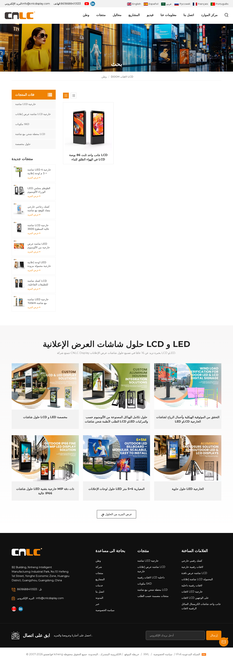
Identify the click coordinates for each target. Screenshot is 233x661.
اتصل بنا (188, 15)
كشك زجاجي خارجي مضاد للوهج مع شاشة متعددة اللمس (38, 208)
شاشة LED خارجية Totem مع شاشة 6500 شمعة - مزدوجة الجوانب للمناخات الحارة (39, 301)
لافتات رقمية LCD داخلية (151, 577)
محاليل (117, 15)
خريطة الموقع (132, 654)
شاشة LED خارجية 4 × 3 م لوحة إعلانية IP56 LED (39, 171)
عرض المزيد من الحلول (118, 514)
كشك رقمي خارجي (191, 560)
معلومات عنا (168, 15)
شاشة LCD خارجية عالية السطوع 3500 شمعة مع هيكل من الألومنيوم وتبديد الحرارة (38, 227)
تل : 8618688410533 (29, 589)
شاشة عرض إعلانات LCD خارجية (33, 114)
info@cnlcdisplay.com (36, 3)
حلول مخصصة (23, 144)
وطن (86, 15)
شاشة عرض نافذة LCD (194, 573)
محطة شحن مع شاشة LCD (30, 134)
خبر (97, 604)
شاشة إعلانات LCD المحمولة (197, 579)
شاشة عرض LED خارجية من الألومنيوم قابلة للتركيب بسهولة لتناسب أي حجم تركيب (39, 245)
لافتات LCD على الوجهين (195, 597)
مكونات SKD (22, 124)
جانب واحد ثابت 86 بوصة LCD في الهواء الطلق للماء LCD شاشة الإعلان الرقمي (88, 157)
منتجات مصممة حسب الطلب (153, 596)
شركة (99, 567)
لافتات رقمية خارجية (192, 567)
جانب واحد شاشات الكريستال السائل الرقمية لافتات (201, 606)
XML (146, 654)
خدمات (99, 585)
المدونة (99, 597)
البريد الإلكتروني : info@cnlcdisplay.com (40, 598)
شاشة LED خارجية (25, 104)
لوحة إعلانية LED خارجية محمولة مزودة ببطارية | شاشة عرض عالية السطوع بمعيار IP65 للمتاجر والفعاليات (39, 264)
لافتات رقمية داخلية (191, 585)
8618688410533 (71, 3)
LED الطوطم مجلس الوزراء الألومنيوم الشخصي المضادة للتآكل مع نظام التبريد (38, 190)
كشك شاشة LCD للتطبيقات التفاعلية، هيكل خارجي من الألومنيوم (37, 282)
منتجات (101, 15)
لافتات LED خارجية (192, 591)
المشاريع (134, 15)
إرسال (214, 635)
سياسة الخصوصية (105, 610)
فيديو (150, 15)
